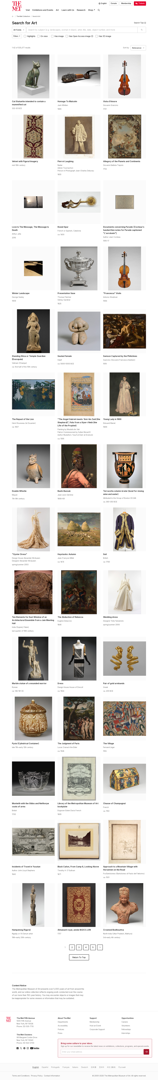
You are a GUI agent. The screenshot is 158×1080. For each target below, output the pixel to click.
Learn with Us (68, 10)
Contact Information (52, 1076)
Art (57, 10)
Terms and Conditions (21, 1076)
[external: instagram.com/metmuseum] (28, 1048)
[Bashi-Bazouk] (79, 466)
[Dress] (79, 658)
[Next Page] (100, 947)
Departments (63, 1022)
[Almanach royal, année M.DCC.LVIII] (79, 905)
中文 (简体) (111, 1067)
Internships (126, 1033)
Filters (15, 36)
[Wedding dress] (124, 592)
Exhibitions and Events (42, 10)
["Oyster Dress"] (33, 529)
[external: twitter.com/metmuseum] (21, 1048)
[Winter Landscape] (33, 268)
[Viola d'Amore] (124, 76)
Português (55, 1067)
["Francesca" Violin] (124, 268)
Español (45, 1067)
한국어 (101, 1067)
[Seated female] (79, 331)
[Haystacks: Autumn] (79, 529)
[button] (92, 36)
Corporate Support (97, 1029)
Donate (114, 3)
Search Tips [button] (139, 23)
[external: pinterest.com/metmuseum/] (24, 1048)
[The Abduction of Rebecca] (79, 592)
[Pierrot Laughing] (79, 136)
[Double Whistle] (33, 466)
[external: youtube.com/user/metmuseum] (34, 1048)
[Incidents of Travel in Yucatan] (33, 842)
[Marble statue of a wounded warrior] (33, 658)
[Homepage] (16, 6)
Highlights (31, 36)
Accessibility (63, 1026)
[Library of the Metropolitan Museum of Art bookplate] (79, 779)
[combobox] (82, 30)
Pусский (122, 1067)
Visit (28, 10)
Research (81, 10)
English (35, 1067)
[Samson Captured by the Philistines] (124, 331)
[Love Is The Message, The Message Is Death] (33, 202)
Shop (90, 10)
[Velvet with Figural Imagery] (33, 136)
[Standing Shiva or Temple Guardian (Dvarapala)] (33, 331)
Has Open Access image (80, 36)
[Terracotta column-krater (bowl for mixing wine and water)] (124, 466)
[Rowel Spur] (79, 202)
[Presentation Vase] (79, 268)
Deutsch (84, 1067)
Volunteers (126, 1026)
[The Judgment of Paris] (79, 718)
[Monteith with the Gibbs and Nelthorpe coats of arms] (33, 779)
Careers (125, 1022)
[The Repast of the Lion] (33, 394)
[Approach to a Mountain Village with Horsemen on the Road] (124, 842)
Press (60, 1033)
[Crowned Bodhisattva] (124, 905)
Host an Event (95, 1026)
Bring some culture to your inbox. (77, 1043)
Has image (59, 36)
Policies (61, 1029)
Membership (126, 3)
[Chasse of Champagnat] (124, 779)
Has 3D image (105, 36)
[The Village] (124, 718)
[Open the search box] (98, 10)
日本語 (93, 1067)
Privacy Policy (37, 1076)
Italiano (75, 1067)
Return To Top (79, 957)
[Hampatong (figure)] (33, 905)
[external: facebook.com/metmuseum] (18, 1048)
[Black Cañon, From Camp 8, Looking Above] (79, 842)
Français (66, 1067)
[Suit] (124, 529)
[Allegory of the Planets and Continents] (124, 136)
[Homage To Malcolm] (79, 76)
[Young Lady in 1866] (124, 394)
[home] (13, 16)
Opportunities (128, 1018)
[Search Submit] (142, 30)
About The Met (64, 1018)
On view (44, 36)
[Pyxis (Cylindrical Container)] (33, 718)
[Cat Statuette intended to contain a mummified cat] (33, 76)
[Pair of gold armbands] (124, 658)
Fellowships (126, 1029)
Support (93, 1018)
